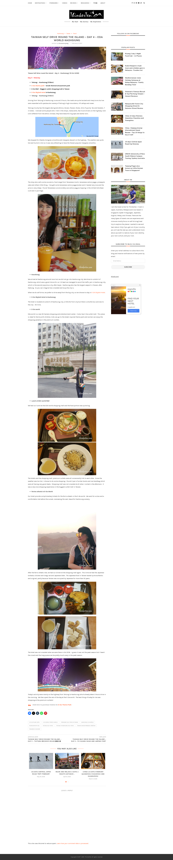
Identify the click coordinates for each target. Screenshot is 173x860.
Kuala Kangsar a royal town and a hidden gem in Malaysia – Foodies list (135, 68)
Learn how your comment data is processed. (73, 843)
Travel (74, 33)
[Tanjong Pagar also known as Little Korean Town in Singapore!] (117, 169)
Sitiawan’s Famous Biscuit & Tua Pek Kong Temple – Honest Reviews (135, 94)
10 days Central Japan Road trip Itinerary (133, 143)
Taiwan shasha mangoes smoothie (86, 725)
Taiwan (68, 33)
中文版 (95, 3)
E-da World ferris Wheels (50, 722)
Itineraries (53, 3)
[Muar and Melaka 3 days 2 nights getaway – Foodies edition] (67, 761)
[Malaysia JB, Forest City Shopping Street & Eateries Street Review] (117, 107)
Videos (64, 3)
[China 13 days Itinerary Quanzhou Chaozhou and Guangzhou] (93, 761)
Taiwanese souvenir (34, 729)
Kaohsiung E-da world (87, 722)
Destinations (40, 3)
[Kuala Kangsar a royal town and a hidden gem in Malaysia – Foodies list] (117, 69)
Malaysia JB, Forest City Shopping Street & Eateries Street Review (134, 106)
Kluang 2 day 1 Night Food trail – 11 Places (133, 55)
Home (30, 3)
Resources (85, 3)
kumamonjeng (63, 43)
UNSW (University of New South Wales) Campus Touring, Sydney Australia (135, 156)
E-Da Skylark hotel (34, 722)
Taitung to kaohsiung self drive (65, 725)
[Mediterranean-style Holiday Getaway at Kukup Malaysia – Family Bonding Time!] (117, 81)
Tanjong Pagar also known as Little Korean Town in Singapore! (134, 168)
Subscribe (128, 267)
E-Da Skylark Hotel (38, 92)
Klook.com (115, 277)
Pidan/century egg (34, 725)
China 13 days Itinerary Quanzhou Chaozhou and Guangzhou (93, 774)
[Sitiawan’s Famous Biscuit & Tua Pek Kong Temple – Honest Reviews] (117, 95)
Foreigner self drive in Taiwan (69, 722)
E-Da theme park (38, 86)
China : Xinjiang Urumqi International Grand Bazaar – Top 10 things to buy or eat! (134, 131)
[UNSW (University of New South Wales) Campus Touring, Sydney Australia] (117, 157)
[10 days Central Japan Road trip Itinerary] (41, 761)
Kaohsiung (60, 33)
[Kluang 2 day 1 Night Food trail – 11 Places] (117, 57)
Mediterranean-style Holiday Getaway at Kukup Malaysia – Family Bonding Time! (134, 81)
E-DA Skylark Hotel (98, 292)
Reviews (73, 3)
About (102, 3)
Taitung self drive (48, 725)
